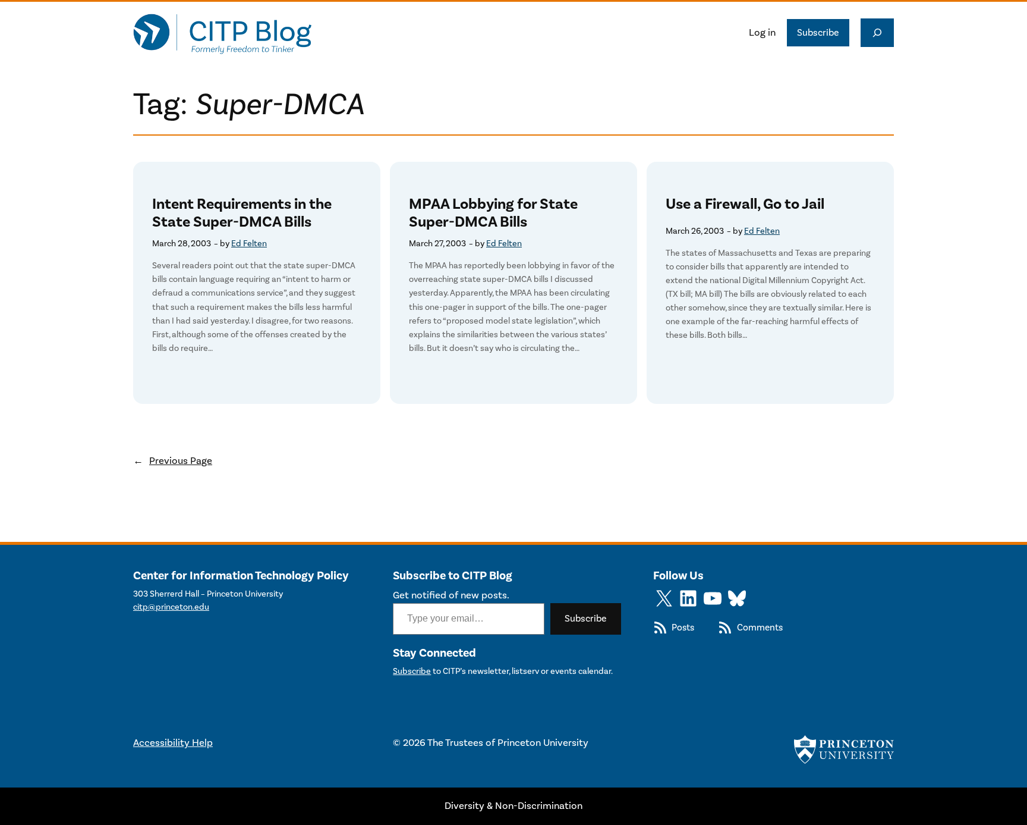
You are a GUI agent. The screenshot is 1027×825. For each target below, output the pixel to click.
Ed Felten (249, 243)
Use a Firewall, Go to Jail (745, 204)
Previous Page (172, 461)
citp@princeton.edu (171, 607)
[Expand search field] (877, 32)
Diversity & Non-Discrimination (513, 806)
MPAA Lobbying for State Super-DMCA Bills (493, 213)
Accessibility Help (173, 742)
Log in (762, 32)
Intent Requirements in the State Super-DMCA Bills (242, 213)
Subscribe (818, 33)
